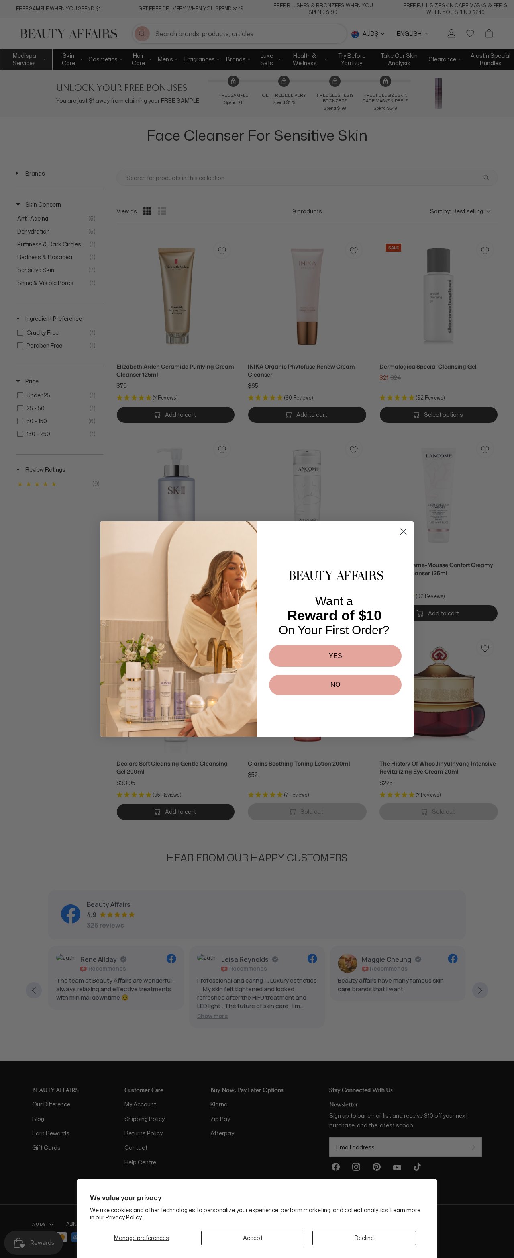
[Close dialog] (403, 532)
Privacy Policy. (124, 1217)
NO (335, 684)
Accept (253, 1238)
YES (335, 655)
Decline (364, 1238)
